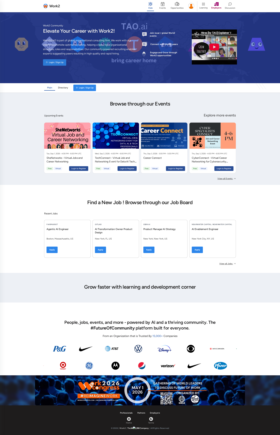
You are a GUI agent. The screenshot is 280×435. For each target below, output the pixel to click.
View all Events (225, 178)
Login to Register (78, 168)
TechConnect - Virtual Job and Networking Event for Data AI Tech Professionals (115, 161)
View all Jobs (226, 263)
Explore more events (220, 115)
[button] (191, 6)
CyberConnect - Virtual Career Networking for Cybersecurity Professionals (209, 161)
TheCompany (138, 428)
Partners (141, 413)
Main (49, 87)
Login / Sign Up (55, 62)
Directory (63, 87)
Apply (52, 250)
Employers (155, 413)
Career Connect (152, 157)
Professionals (126, 413)
